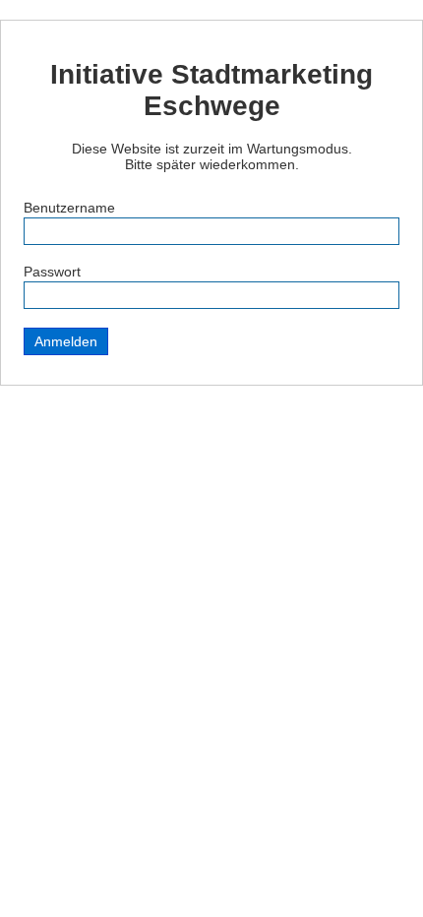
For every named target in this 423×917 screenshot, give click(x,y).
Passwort (52, 271)
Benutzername (69, 207)
